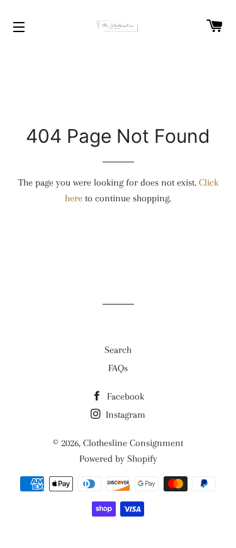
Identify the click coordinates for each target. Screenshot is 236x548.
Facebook (124, 396)
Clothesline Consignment (133, 443)
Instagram (124, 414)
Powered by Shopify (118, 458)
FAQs (118, 368)
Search (118, 349)
